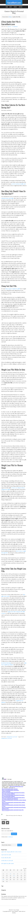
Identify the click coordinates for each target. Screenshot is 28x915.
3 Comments (15, 26)
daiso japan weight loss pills (12, 288)
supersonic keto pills (6, 854)
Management (10, 736)
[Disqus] (14, 759)
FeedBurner (10, 836)
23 (3, 879)
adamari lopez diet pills (7, 198)
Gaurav (9, 26)
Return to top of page (14, 909)
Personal (15, 736)
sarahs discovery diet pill (7, 860)
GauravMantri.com (14, 2)
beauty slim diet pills (6, 857)
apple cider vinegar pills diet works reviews (11, 851)
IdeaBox (14, 912)
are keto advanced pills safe (18, 184)
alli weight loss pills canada (7, 863)
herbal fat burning (6, 663)
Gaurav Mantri (15, 911)
